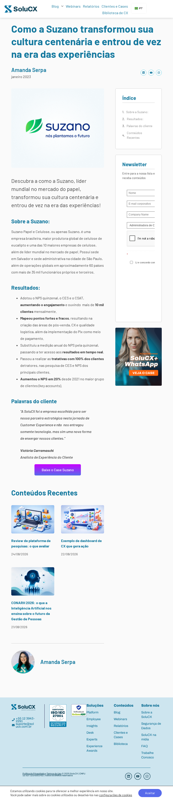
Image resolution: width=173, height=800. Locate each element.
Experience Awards (94, 748)
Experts (91, 739)
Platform (92, 712)
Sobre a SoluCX (146, 715)
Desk (90, 732)
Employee (93, 719)
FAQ (144, 746)
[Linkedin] (143, 73)
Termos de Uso (54, 773)
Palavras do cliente (139, 126)
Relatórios (91, 6)
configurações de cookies (115, 795)
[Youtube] (151, 73)
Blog (55, 6)
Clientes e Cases (115, 6)
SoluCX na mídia (148, 737)
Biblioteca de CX (115, 13)
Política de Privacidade (34, 773)
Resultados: (135, 119)
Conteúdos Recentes (134, 135)
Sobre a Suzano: (137, 112)
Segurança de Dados (151, 726)
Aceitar (150, 793)
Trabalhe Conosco (147, 755)
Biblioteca (121, 744)
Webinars (73, 6)
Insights (92, 726)
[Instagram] (159, 73)
